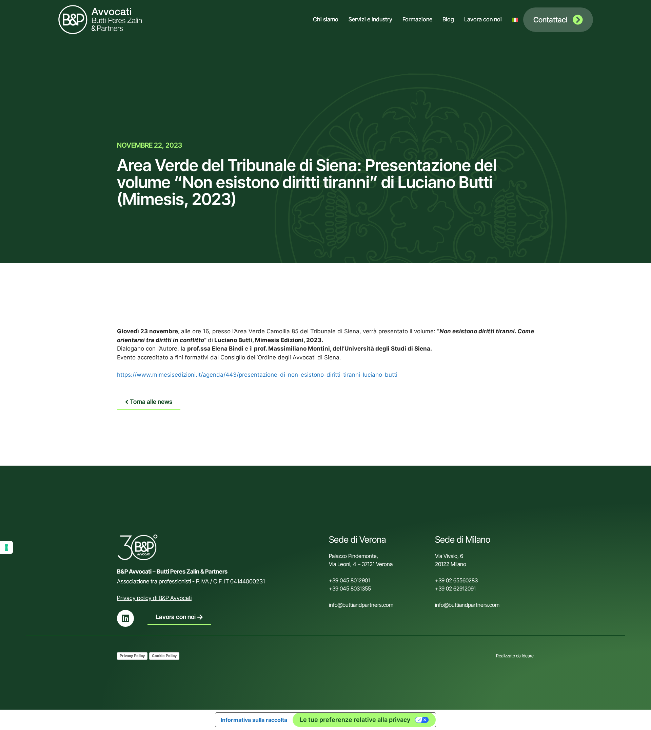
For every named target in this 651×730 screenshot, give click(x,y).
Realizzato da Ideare (515, 655)
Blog (448, 19)
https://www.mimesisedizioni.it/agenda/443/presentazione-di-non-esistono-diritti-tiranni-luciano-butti (257, 374)
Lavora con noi (483, 19)
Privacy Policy (132, 655)
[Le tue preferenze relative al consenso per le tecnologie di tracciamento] (6, 547)
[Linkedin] (125, 618)
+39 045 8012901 (349, 580)
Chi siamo (325, 19)
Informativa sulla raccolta (254, 719)
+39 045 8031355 (350, 588)
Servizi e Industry (370, 19)
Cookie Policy (164, 655)
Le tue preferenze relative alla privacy (355, 719)
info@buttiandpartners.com (362, 604)
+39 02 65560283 (456, 580)
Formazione (417, 19)
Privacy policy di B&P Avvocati (154, 598)
